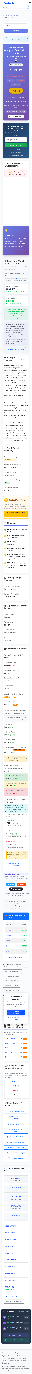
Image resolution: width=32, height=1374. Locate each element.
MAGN (8, 935)
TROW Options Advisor (17, 1142)
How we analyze (22, 358)
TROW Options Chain (17, 1147)
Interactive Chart (17, 116)
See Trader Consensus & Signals (17, 1340)
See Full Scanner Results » (16, 957)
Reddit (22, 884)
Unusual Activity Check (12, 990)
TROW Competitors (17, 1158)
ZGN (8, 946)
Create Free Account (16, 1012)
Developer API (16, 1358)
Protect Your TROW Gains (17, 101)
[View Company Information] (16, 61)
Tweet (11, 884)
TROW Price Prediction (16, 1118)
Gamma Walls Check (11, 985)
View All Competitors (15, 1301)
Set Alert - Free (16, 145)
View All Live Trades (16, 1335)
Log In (16, 1019)
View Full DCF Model (17, 349)
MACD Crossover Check (13, 981)
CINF (8, 951)
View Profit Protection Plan (17, 514)
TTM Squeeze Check (12, 976)
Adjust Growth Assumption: (15, 274)
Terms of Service (13, 1361)
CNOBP (9, 930)
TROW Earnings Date (17, 1124)
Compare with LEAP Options (16, 864)
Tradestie (9, 3)
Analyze (16, 30)
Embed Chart (17, 889)
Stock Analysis (14, 15)
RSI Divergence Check (12, 971)
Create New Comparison (15, 1297)
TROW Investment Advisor (17, 1130)
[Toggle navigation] (29, 3)
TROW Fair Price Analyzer (17, 1137)
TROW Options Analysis (17, 1153)
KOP (8, 941)
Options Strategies (8, 1356)
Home (6, 15)
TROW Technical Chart (16, 1111)
